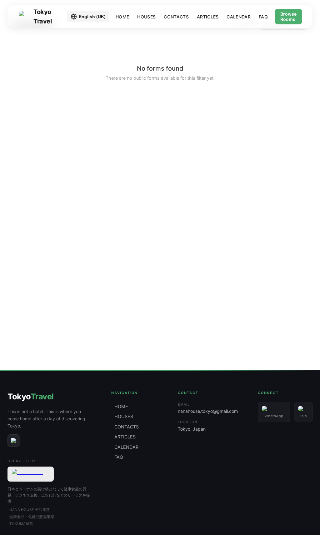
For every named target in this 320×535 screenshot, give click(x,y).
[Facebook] (14, 440)
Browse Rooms (288, 16)
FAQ (263, 16)
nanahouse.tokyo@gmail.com (208, 411)
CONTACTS (176, 16)
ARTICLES (208, 16)
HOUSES (146, 16)
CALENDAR (239, 16)
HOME (122, 16)
